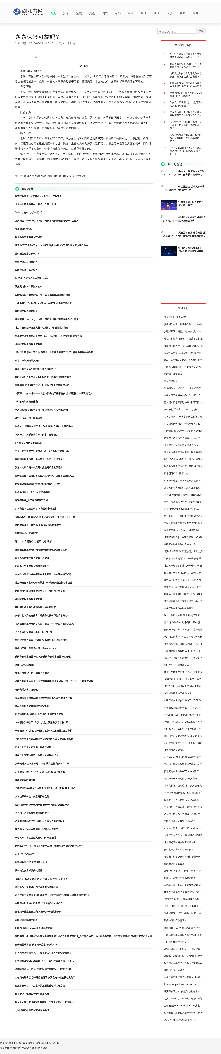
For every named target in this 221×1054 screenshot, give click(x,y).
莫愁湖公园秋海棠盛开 (26, 779)
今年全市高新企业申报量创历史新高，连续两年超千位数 (43, 574)
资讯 (92, 13)
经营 (131, 13)
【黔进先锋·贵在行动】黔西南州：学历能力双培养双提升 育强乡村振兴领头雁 (54, 352)
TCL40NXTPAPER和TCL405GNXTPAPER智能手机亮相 (43, 302)
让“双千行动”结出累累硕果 (28, 418)
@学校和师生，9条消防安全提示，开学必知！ (38, 195)
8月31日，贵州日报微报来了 (29, 442)
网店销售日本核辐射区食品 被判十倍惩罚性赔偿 (39, 714)
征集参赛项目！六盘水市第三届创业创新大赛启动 (40, 985)
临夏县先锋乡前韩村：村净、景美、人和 (35, 204)
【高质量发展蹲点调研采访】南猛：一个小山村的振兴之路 (44, 623)
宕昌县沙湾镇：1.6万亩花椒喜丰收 (32, 492)
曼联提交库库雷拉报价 (26, 311)
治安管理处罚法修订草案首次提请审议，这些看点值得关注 (44, 475)
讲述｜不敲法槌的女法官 (27, 360)
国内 (105, 13)
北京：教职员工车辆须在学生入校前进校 (35, 368)
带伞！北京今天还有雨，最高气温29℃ (34, 747)
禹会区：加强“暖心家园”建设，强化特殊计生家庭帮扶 (192, 234)
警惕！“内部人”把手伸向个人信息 (32, 672)
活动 (157, 13)
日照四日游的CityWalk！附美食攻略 (33, 927)
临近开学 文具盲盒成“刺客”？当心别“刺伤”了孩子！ (41, 878)
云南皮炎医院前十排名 (26, 919)
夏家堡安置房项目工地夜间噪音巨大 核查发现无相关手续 (43, 697)
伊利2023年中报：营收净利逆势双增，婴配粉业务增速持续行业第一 (49, 845)
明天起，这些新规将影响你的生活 (32, 812)
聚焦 (79, 13)
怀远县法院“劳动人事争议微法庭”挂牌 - (191, 188)
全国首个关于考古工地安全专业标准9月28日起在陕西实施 (44, 738)
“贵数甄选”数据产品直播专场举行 (32, 1010)
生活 (144, 13)
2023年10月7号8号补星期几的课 (31, 278)
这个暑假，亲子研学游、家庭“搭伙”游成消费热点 (40, 771)
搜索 (201, 30)
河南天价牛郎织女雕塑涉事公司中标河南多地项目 (40, 590)
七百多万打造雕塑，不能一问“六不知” (34, 631)
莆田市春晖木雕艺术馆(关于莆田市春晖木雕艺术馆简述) (43, 656)
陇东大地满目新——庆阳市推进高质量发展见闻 (39, 467)
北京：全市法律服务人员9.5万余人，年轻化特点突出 (41, 327)
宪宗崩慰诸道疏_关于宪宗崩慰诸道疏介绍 (36, 944)
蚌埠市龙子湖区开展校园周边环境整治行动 (192, 218)
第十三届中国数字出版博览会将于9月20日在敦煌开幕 (42, 450)
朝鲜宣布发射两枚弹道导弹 (28, 343)
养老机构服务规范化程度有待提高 (32, 705)
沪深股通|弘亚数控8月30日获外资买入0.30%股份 (40, 821)
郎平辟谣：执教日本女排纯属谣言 (32, 993)
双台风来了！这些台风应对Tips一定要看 (35, 837)
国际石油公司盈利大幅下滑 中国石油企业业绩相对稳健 (42, 294)
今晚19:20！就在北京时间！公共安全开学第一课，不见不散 (45, 516)
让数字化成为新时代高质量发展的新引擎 (35, 607)
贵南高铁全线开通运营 (26, 533)
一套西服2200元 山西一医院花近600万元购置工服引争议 (43, 730)
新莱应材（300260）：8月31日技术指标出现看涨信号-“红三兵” (47, 319)
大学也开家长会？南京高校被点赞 (32, 796)
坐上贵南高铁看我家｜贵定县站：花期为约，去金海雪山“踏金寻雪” (49, 335)
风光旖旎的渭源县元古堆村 (28, 237)
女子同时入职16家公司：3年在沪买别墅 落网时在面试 (42, 763)
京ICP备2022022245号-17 (46, 1042)
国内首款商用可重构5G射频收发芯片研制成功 (38, 524)
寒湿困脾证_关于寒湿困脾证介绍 (31, 500)
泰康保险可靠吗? (23, 228)
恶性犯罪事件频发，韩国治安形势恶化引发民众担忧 (41, 640)
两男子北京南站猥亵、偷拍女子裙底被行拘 (36, 755)
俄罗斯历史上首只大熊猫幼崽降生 (32, 566)
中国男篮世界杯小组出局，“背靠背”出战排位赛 (39, 903)
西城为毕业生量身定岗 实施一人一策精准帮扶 (38, 911)
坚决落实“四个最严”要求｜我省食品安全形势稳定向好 (42, 385)
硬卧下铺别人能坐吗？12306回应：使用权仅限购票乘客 (43, 376)
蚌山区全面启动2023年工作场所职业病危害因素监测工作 (192, 249)
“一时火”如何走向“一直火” (28, 212)
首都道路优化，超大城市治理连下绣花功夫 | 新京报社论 (43, 969)
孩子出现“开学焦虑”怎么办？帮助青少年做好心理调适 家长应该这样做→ (51, 245)
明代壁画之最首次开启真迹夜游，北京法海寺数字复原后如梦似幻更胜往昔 (52, 895)
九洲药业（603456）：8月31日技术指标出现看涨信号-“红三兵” (47, 220)
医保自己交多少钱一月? (27, 253)
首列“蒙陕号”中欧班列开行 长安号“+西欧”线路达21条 (42, 804)
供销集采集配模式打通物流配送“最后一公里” (37, 483)
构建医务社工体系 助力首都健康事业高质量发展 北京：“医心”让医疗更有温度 (54, 681)
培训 (169, 13)
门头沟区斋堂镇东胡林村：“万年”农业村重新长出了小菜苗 (44, 960)
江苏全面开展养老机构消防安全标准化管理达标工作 (41, 549)
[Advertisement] (185, 282)
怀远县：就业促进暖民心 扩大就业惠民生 (190, 203)
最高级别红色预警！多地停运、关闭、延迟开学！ (40, 459)
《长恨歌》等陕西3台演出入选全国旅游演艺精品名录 (41, 722)
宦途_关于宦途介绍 (24, 853)
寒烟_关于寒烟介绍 (24, 664)
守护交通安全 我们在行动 (28, 689)
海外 (118, 13)
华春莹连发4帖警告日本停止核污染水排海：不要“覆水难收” (45, 788)
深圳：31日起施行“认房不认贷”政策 (33, 541)
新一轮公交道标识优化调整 (28, 870)
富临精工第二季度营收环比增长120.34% (35, 648)
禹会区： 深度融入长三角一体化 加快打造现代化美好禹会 (44, 426)
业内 (195, 13)
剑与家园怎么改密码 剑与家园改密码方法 (35, 508)
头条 (66, 13)
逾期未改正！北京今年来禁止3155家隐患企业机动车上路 (43, 582)
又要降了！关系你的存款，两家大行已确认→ (37, 434)
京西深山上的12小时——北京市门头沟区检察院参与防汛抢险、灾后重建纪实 (53, 393)
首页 (53, 13)
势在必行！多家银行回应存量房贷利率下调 (36, 886)
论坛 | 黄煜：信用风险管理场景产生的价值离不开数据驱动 (44, 1002)
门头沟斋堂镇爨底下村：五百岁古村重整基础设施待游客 (43, 952)
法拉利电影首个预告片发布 (28, 286)
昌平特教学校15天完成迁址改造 (31, 862)
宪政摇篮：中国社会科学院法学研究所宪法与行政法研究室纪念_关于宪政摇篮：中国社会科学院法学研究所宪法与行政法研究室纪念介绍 (83, 936)
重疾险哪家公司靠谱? (26, 261)
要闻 (182, 13)
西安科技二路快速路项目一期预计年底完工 (36, 829)
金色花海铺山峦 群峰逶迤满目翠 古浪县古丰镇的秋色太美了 (45, 977)
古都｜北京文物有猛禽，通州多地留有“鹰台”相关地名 (42, 615)
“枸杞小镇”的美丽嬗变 (26, 401)
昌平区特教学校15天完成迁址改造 (32, 557)
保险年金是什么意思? (26, 269)
